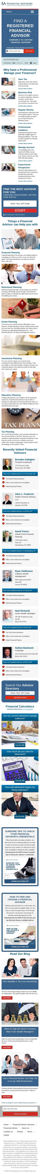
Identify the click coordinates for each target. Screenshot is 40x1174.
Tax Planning (8, 432)
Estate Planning (9, 322)
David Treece (22, 531)
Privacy (20, 1132)
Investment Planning (12, 358)
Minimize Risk (25, 92)
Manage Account (26, 147)
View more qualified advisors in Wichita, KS (17, 511)
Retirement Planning (12, 287)
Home (9, 12)
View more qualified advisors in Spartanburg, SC (19, 551)
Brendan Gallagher (25, 459)
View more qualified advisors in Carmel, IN (17, 590)
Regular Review (26, 110)
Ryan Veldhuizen (24, 571)
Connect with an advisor (25, 88)
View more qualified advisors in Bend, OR (17, 627)
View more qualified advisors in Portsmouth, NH (19, 474)
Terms (29, 1132)
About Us (25, 1128)
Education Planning (11, 395)
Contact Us (8, 1132)
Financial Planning (11, 252)
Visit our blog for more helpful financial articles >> (19, 1103)
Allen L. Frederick (24, 494)
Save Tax (22, 79)
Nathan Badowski (24, 648)
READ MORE (7, 998)
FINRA (6, 1135)
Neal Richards (22, 611)
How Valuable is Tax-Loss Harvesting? (20, 981)
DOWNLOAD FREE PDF (20, 881)
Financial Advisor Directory (24, 1125)
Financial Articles (10, 1128)
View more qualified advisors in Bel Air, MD (17, 662)
